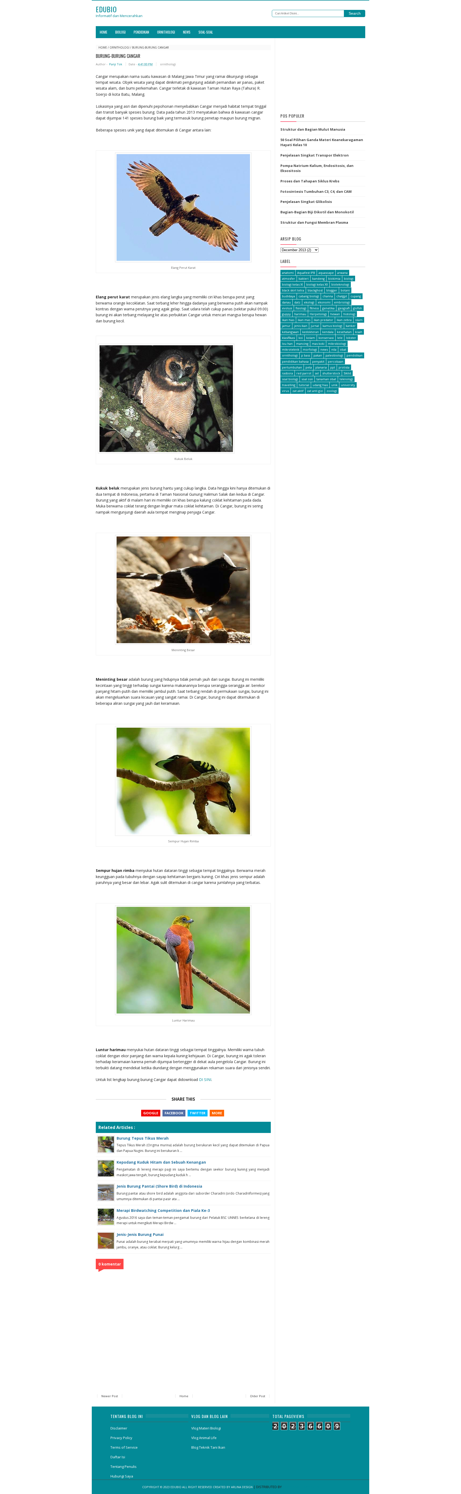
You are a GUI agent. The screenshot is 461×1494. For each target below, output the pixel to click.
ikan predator (323, 320)
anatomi (288, 273)
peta (308, 367)
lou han (287, 344)
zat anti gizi (315, 391)
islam (359, 320)
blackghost (315, 290)
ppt (332, 367)
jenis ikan (300, 326)
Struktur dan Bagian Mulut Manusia (312, 129)
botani (345, 290)
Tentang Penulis (123, 1466)
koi (301, 338)
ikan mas (304, 320)
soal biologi (290, 379)
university (348, 385)
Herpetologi (318, 314)
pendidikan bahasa (295, 361)
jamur (286, 326)
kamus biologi (332, 326)
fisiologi (301, 308)
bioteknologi (340, 284)
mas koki (318, 344)
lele (340, 338)
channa (328, 296)
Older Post (257, 1396)
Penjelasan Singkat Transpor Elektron (314, 155)
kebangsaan (290, 332)
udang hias (320, 385)
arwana (342, 273)
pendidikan (355, 355)
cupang (356, 296)
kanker (351, 326)
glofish (357, 308)
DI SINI (205, 1079)
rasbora (287, 373)
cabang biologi (309, 296)
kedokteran (310, 332)
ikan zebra (344, 320)
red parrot (303, 373)
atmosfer (288, 279)
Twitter (197, 1113)
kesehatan (344, 332)
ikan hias (288, 320)
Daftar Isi (117, 1457)
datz (297, 302)
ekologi (309, 302)
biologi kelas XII (317, 284)
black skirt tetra (293, 290)
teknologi (346, 379)
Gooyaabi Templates (301, 1486)
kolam (310, 338)
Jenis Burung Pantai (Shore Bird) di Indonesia (159, 1186)
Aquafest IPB (306, 273)
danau (286, 302)
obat (343, 349)
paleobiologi (334, 355)
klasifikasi (288, 338)
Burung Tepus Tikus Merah (143, 1138)
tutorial (304, 385)
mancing (302, 344)
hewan (335, 314)
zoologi (332, 391)
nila (333, 349)
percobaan (335, 361)
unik (334, 385)
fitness (314, 308)
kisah (358, 332)
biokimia (334, 279)
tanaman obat (326, 379)
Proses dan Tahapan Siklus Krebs (309, 181)
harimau (300, 314)
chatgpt (341, 296)
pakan (317, 355)
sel (317, 373)
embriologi (342, 302)
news (324, 349)
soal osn (307, 379)
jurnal (315, 326)
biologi (348, 279)
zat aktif (298, 391)
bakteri (304, 279)
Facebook (174, 1113)
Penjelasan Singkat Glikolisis (306, 201)
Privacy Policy (121, 1437)
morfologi (310, 349)
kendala (327, 332)
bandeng (318, 279)
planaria (321, 367)
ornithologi (119, 47)
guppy (286, 314)
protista (344, 367)
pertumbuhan (292, 367)
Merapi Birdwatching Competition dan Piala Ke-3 (163, 1210)
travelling (288, 385)
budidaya (288, 296)
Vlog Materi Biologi (206, 1428)
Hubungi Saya (121, 1476)
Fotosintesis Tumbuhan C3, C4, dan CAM (316, 191)
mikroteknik (290, 349)
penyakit (318, 361)
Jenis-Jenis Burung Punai (140, 1234)
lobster (351, 338)
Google (150, 1113)
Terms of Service (124, 1447)
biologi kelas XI (292, 284)
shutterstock (331, 373)
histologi (349, 314)
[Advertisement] (322, 74)
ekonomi (324, 302)
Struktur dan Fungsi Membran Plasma (314, 222)
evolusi (287, 308)
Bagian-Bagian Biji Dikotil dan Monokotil (317, 212)
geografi (343, 308)
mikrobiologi (337, 344)
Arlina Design (242, 1487)
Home (103, 32)
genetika (328, 308)
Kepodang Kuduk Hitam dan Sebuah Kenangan (161, 1162)
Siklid (347, 373)
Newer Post (109, 1396)
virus (285, 391)
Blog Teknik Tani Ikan (208, 1447)
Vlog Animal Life (204, 1437)
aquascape (326, 273)
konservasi (326, 338)
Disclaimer (118, 1428)
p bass (305, 355)
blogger (331, 290)
